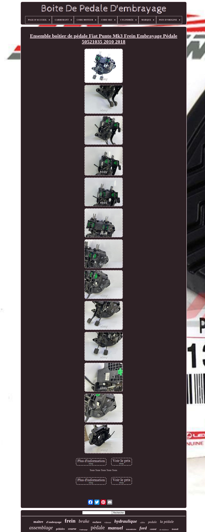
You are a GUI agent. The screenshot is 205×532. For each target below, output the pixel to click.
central (153, 529)
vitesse (107, 522)
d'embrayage (54, 522)
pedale (152, 522)
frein (70, 521)
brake (84, 521)
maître (38, 522)
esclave (97, 522)
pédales (60, 528)
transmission (131, 529)
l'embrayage (83, 530)
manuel (115, 527)
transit (175, 529)
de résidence (164, 530)
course (72, 528)
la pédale (167, 522)
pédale (98, 527)
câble (142, 522)
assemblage (41, 527)
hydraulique (125, 521)
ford (143, 528)
